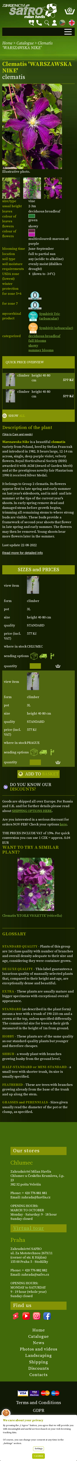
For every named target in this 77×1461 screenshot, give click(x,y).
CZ (61, 22)
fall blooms (37, 341)
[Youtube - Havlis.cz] (26, 1318)
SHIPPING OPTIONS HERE (32, 811)
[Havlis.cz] (29, 10)
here (63, 824)
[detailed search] (31, 23)
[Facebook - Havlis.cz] (47, 1318)
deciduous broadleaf (44, 336)
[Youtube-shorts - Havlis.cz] (15, 1318)
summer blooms (40, 350)
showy (33, 345)
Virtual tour (28, 1228)
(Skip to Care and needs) (17, 434)
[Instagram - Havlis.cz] (36, 1318)
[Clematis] (36, 884)
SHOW (16, 416)
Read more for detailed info (22, 553)
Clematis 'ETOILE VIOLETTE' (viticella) (32, 916)
